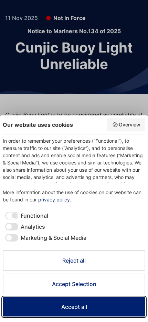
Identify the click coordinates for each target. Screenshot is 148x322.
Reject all (74, 260)
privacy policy (54, 199)
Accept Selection (74, 284)
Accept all (74, 306)
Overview (129, 124)
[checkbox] (25, 215)
